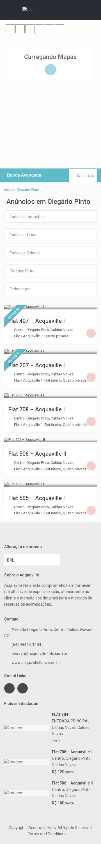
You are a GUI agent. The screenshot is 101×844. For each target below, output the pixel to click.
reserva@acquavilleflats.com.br (39, 653)
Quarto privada (56, 336)
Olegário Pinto (37, 330)
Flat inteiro (52, 380)
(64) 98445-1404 (26, 644)
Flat (17, 336)
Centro (19, 330)
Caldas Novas (62, 330)
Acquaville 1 (33, 336)
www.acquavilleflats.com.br (36, 662)
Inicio (8, 189)
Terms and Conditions (47, 834)
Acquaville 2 (33, 469)
